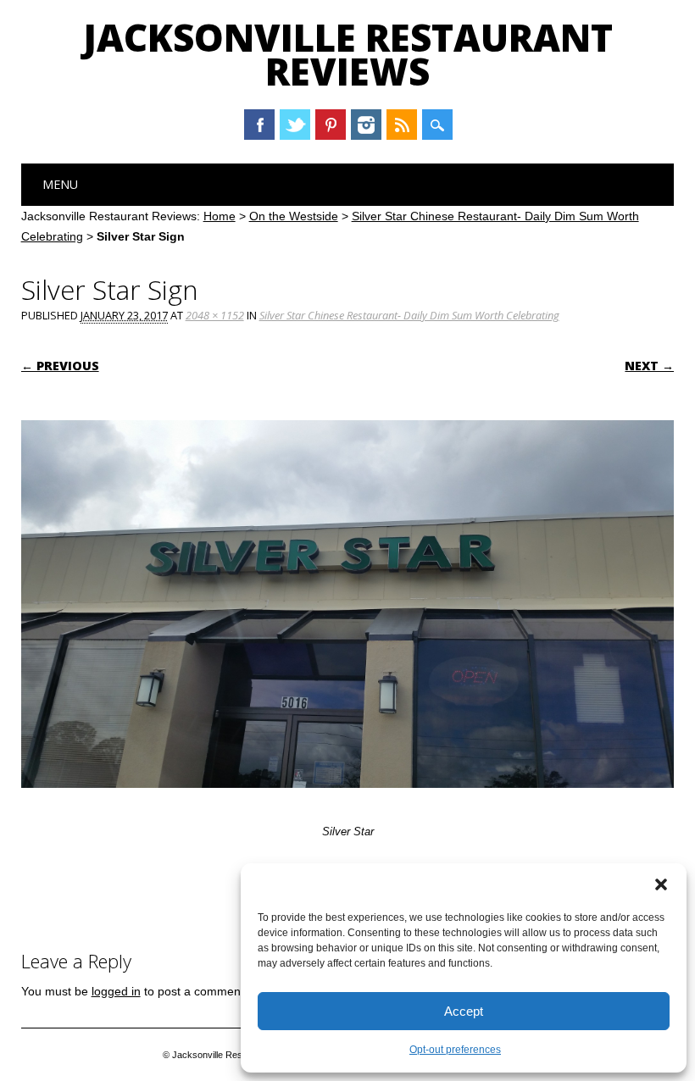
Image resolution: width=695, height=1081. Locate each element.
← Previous (60, 366)
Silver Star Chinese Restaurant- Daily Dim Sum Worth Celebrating (409, 315)
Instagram (366, 124)
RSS (401, 124)
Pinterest (330, 124)
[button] (661, 884)
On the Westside (293, 216)
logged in (116, 991)
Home (219, 216)
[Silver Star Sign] (348, 804)
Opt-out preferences (455, 1050)
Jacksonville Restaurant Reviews (348, 54)
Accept (463, 1011)
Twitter (295, 124)
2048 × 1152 (215, 315)
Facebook (259, 124)
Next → (649, 366)
